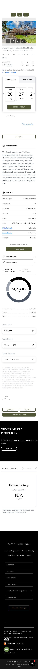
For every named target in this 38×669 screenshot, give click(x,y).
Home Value (10, 555)
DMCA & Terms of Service (24, 664)
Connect (28, 555)
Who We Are (20, 555)
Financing (31, 551)
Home (5, 551)
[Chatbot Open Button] (32, 663)
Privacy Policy (10, 664)
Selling (24, 551)
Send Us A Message (19, 608)
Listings (12, 551)
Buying (18, 551)
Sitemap (19, 666)
